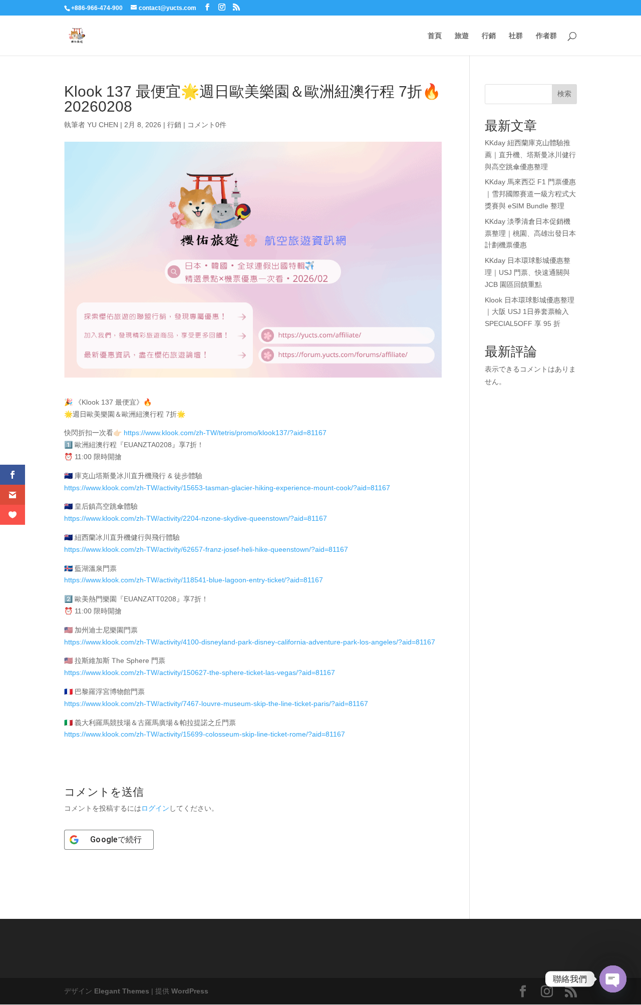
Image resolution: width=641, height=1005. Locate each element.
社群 (516, 36)
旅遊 (462, 36)
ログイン (155, 808)
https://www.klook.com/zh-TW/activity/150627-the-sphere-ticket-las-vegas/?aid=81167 (199, 672)
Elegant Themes (121, 991)
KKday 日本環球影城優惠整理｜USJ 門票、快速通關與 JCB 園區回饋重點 (527, 272)
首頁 (435, 36)
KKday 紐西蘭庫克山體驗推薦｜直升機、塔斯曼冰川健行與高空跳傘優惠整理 (530, 155)
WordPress (189, 991)
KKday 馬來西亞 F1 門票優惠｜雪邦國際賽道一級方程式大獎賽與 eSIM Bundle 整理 (530, 194)
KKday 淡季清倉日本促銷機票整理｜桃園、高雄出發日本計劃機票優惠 (530, 233)
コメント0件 (206, 125)
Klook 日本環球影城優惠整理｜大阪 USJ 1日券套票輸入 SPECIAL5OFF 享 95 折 (529, 312)
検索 (564, 94)
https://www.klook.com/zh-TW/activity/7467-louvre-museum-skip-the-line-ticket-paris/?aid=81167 (216, 704)
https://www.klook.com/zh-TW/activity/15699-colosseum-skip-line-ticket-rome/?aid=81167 (204, 734)
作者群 (546, 36)
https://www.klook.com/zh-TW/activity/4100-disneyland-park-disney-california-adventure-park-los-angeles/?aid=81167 (249, 642)
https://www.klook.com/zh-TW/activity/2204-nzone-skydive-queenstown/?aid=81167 (195, 518)
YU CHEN (102, 125)
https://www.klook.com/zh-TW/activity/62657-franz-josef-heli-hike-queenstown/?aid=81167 (206, 549)
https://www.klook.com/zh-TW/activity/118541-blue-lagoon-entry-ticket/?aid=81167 (193, 580)
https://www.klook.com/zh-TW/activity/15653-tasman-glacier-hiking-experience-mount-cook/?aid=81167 (227, 488)
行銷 (489, 36)
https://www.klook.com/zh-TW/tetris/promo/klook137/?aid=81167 (225, 433)
